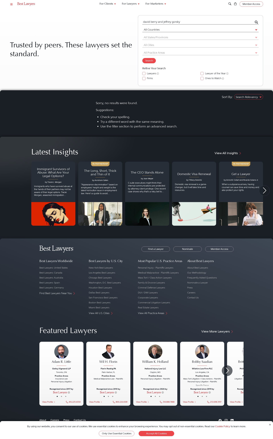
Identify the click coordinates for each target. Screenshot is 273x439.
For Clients (106, 4)
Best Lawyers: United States (53, 267)
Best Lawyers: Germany (51, 287)
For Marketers (154, 4)
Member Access (219, 249)
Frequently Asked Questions (202, 277)
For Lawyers (129, 4)
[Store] (235, 4)
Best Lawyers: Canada (50, 272)
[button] (255, 29)
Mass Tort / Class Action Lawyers (155, 277)
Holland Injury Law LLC (155, 368)
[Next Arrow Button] (264, 190)
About (42, 420)
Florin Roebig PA (108, 368)
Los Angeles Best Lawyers (102, 272)
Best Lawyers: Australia (51, 277)
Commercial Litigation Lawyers (154, 302)
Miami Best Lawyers (99, 307)
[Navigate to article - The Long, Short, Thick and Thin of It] (100, 194)
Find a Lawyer (156, 249)
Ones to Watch (213, 78)
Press (190, 287)
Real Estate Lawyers (148, 307)
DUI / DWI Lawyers (148, 292)
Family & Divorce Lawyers (151, 282)
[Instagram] (226, 420)
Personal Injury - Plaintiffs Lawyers (155, 267)
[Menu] (11, 4)
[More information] (69, 392)
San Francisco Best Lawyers (103, 297)
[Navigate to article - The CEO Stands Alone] (147, 194)
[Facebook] (220, 420)
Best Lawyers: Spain (49, 282)
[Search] (229, 4)
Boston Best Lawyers (99, 302)
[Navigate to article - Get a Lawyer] (241, 194)
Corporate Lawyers (148, 297)
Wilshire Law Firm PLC (202, 368)
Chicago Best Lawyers (100, 277)
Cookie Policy (222, 426)
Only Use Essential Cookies (116, 433)
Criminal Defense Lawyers (151, 287)
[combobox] (197, 22)
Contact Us (193, 297)
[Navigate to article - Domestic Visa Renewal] (194, 194)
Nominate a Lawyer (197, 282)
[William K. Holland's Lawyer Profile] (155, 355)
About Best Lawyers (197, 267)
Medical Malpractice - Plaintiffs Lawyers (158, 272)
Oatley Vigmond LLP (61, 368)
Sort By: (227, 97)
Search (149, 60)
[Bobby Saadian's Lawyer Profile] (202, 355)
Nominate (187, 249)
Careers (191, 292)
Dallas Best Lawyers (99, 292)
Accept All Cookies (156, 433)
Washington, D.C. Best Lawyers (105, 282)
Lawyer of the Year (215, 73)
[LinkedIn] (232, 420)
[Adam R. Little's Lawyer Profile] (61, 355)
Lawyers (151, 73)
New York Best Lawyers (101, 267)
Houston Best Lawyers (100, 287)
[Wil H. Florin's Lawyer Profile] (108, 355)
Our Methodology (196, 272)
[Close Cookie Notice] (270, 424)
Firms (150, 78)
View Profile (47, 402)
